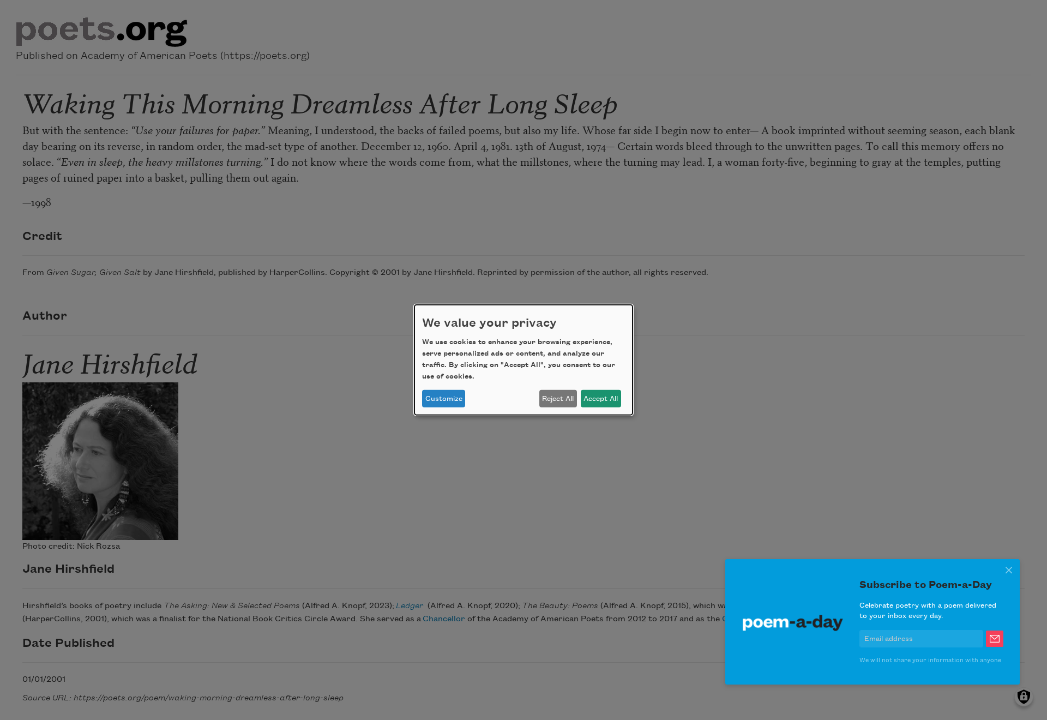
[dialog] (523, 360)
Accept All (600, 399)
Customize (443, 399)
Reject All (558, 399)
